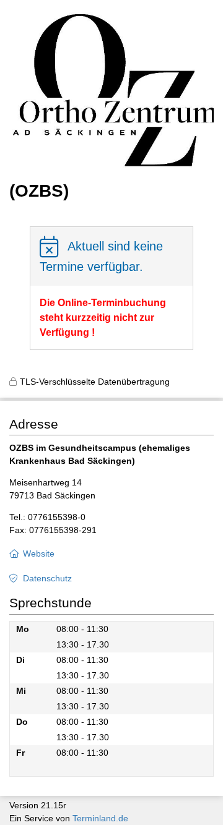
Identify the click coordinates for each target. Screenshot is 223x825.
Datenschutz (47, 578)
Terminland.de (100, 818)
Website (39, 553)
